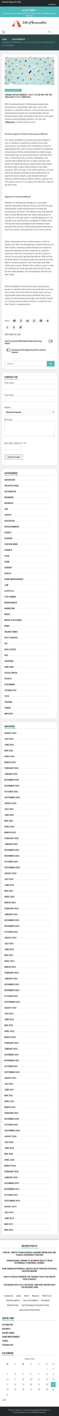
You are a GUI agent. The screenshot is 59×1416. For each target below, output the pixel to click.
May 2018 (8, 1230)
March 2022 (10, 1037)
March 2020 (10, 1166)
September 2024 (12, 867)
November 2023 (11, 926)
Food (6, 556)
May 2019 (8, 1224)
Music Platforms (13, 620)
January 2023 (11, 978)
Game (7, 562)
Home (26, 1296)
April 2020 (9, 1160)
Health (7, 573)
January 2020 (11, 1177)
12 (23, 1379)
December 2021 (11, 1054)
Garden (8, 567)
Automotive (10, 491)
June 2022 (9, 1019)
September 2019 (12, 1201)
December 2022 (11, 984)
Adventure (9, 480)
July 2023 (8, 943)
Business (8, 503)
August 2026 (10, 733)
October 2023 (11, 932)
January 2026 (11, 774)
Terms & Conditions (30, 1300)
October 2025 (11, 791)
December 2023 (11, 920)
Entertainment (13, 90)
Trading (8, 702)
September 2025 (12, 797)
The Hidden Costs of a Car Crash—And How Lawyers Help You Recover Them (29, 1286)
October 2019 (11, 1195)
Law (6, 585)
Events (7, 532)
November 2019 (11, 1189)
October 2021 (11, 1066)
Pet (6, 643)
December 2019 (11, 1183)
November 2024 (11, 856)
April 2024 (9, 897)
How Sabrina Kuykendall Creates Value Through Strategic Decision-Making (29, 1270)
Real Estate (10, 649)
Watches (8, 713)
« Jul (4, 1400)
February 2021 (11, 1113)
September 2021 (12, 1072)
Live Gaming (10, 597)
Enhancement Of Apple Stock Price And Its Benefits (29, 351)
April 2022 (9, 1031)
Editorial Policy (13, 1305)
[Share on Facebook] (14, 320)
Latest (18, 1296)
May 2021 (8, 1095)
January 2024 (11, 914)
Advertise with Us (13, 1300)
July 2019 (8, 1212)
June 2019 (9, 1218)
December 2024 (11, 850)
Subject (7, 407)
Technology (10, 690)
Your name (9, 383)
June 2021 (9, 1089)
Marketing (9, 608)
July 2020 (8, 1142)
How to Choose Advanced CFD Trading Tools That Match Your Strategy (29, 13)
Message (8, 419)
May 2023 (8, 955)
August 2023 (10, 938)
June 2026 (9, 745)
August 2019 (10, 1206)
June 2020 (9, 1148)
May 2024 (8, 891)
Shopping (8, 661)
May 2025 (8, 821)
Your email (9, 395)
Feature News (11, 544)
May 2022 (8, 1025)
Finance (8, 550)
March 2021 (10, 1107)
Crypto (8, 515)
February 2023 (11, 973)
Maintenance (10, 602)
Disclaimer (45, 1300)
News (6, 626)
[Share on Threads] (14, 327)
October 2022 (11, 996)
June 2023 (9, 949)
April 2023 (9, 961)
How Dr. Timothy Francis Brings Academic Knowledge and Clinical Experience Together (29, 1253)
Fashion (8, 538)
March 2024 (10, 902)
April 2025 (9, 826)
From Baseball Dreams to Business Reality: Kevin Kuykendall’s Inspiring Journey (29, 1262)
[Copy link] (20, 327)
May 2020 (8, 1154)
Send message (14, 457)
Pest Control (11, 637)
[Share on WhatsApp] (34, 320)
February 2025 (11, 838)
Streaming (9, 684)
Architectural (11, 485)
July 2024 (8, 879)
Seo (6, 655)
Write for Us (47, 1296)
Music (7, 614)
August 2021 (10, 1078)
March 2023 (10, 967)
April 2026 (9, 756)
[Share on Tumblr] (7, 327)
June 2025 (9, 815)
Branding (9, 497)
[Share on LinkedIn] (27, 320)
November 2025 (11, 786)
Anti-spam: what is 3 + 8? (15, 443)
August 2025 (10, 803)
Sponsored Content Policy (29, 1310)
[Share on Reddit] (47, 320)
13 (31, 1379)
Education (9, 521)
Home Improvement (13, 579)
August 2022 (10, 1008)
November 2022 (11, 990)
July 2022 (8, 1013)
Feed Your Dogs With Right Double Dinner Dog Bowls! (23, 342)
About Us (35, 1296)
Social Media (10, 673)
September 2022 (12, 1002)
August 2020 (10, 1136)
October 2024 (11, 861)
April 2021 (9, 1101)
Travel (7, 708)
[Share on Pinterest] (40, 320)
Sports (8, 678)
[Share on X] (21, 320)
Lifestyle (9, 591)
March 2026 (10, 762)
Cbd (6, 509)
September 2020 (12, 1130)
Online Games (11, 632)
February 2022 (11, 1043)
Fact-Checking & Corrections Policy (35, 1305)
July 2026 (8, 739)
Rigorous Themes (23, 1410)
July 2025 (8, 809)
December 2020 (11, 1119)
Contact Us (52, 4)
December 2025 (11, 780)
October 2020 (11, 1125)
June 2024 (9, 885)
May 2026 (8, 750)
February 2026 (11, 768)
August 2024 (10, 873)
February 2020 (11, 1171)
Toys (6, 696)
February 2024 (11, 908)
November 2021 (11, 1060)
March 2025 (10, 832)
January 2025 (11, 844)
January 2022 (11, 1049)
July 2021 (8, 1084)
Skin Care (9, 667)
